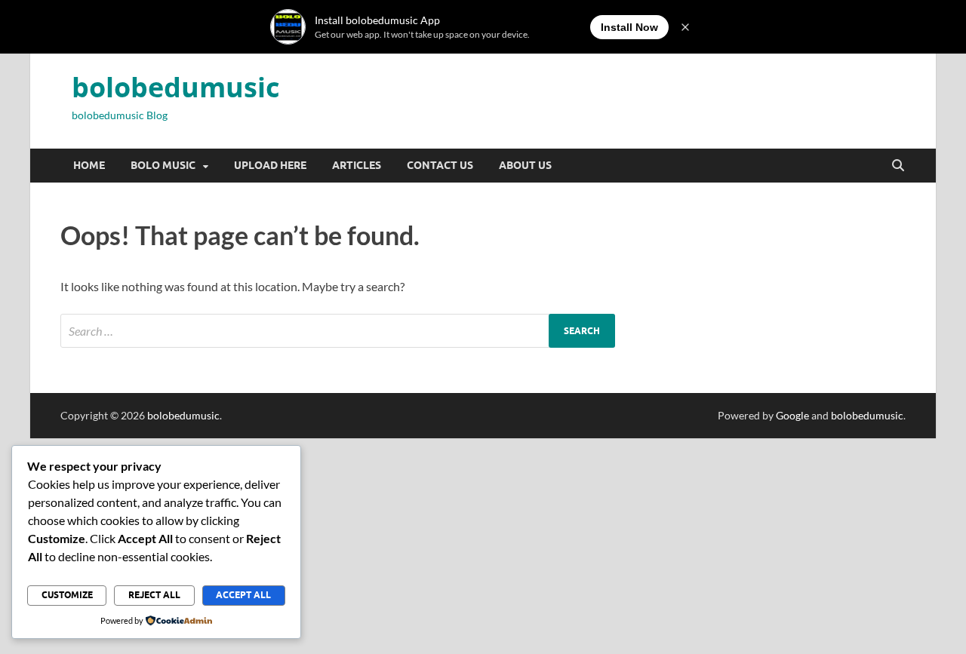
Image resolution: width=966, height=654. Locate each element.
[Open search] (898, 166)
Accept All (243, 594)
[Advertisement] (453, 543)
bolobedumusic (176, 87)
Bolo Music (163, 165)
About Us (525, 165)
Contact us (440, 165)
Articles (356, 165)
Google (792, 415)
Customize (67, 594)
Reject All (154, 594)
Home (89, 165)
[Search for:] (337, 331)
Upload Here (270, 165)
